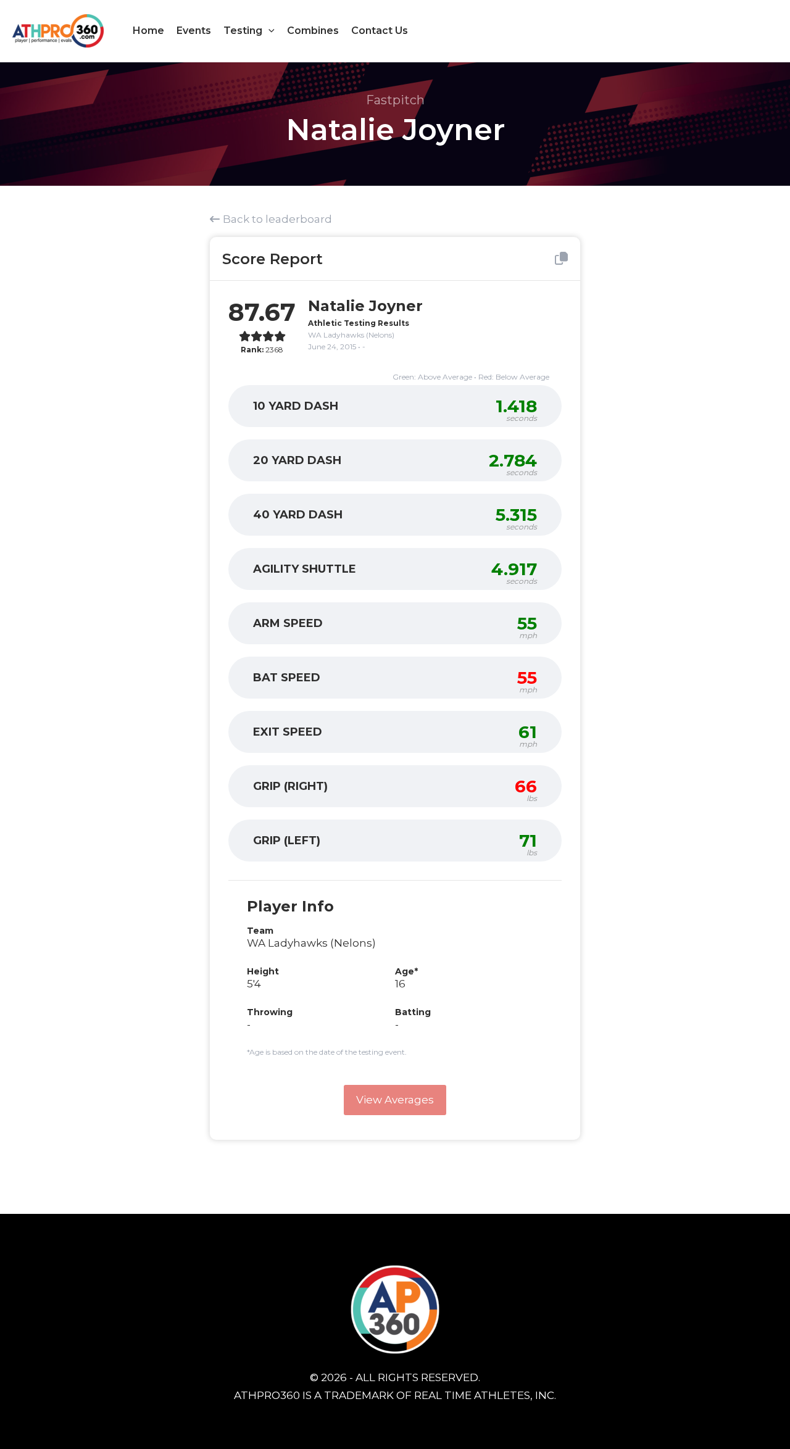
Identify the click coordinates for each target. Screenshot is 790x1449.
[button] (268, 31)
